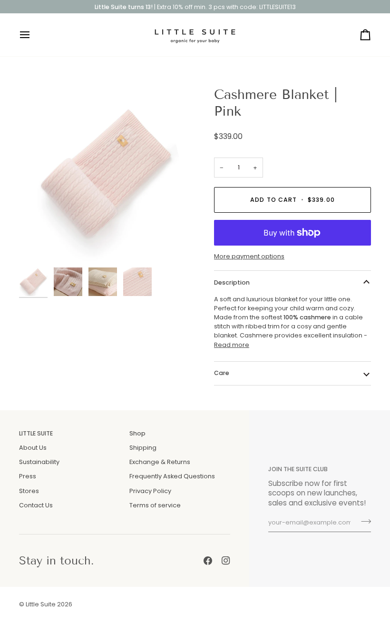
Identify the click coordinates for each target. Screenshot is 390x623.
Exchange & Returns (159, 462)
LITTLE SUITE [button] (36, 433)
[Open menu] (33, 34)
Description (232, 282)
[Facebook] (208, 560)
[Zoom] (37, 245)
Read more (231, 345)
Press (27, 476)
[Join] (363, 521)
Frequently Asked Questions (172, 476)
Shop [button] (137, 433)
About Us (33, 448)
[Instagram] (226, 560)
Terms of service (155, 505)
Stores (29, 491)
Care (221, 373)
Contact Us (36, 505)
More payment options (249, 256)
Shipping (142, 448)
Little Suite (41, 604)
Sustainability (39, 462)
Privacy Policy (150, 491)
